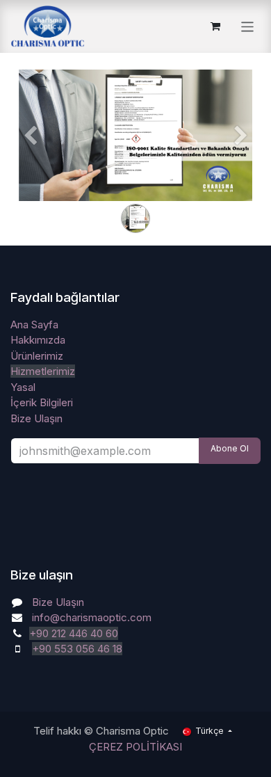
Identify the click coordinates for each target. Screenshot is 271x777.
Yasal (22, 387)
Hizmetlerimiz (42, 371)
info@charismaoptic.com (91, 617)
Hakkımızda (37, 339)
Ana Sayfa (34, 324)
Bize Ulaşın (36, 418)
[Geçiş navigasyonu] (247, 26)
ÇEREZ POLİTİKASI (135, 746)
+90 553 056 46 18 (77, 648)
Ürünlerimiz (36, 355)
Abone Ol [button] (230, 448)
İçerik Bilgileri (41, 402)
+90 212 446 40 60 (73, 633)
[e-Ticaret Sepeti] (215, 26)
